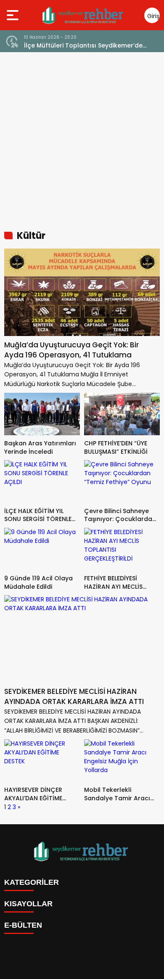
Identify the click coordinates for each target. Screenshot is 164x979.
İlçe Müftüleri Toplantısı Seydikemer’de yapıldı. (83, 45)
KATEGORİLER (31, 882)
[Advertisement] (82, 138)
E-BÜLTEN (23, 925)
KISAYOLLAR (28, 904)
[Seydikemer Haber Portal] (83, 15)
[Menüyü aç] (13, 15)
